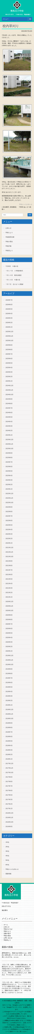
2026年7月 (9, 300)
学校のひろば (8, 929)
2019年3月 (9, 696)
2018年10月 (9, 718)
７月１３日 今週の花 (13, 280)
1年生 (7, 842)
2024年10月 (9, 394)
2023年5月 (9, 471)
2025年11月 (9, 336)
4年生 (7, 855)
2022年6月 (9, 520)
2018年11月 (9, 714)
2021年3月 (9, 588)
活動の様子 (7, 933)
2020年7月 (9, 624)
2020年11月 (9, 606)
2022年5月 (9, 525)
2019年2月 (9, 700)
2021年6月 (9, 574)
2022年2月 (9, 538)
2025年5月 (9, 363)
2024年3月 (9, 426)
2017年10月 (9, 772)
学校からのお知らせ (25, 204)
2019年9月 (9, 669)
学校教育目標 (10, 237)
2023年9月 (9, 453)
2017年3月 (9, 799)
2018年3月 (9, 750)
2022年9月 (9, 507)
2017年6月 (9, 790)
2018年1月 (9, 759)
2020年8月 (9, 619)
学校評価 (8, 246)
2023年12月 (9, 439)
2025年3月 (9, 372)
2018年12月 (9, 709)
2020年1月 (9, 651)
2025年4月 (9, 367)
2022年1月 (9, 543)
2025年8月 (9, 349)
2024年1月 (9, 435)
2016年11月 (9, 817)
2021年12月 (9, 547)
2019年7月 (9, 678)
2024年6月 (9, 412)
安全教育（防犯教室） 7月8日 (13, 207)
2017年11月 (9, 768)
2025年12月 (9, 331)
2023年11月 (9, 444)
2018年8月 (9, 727)
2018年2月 (9, 754)
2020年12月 (9, 601)
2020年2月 (9, 646)
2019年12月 (9, 655)
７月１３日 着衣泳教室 (13, 275)
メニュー (6, 19)
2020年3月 (9, 642)
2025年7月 (9, 354)
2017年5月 (9, 795)
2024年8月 (9, 403)
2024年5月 (9, 417)
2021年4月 (9, 583)
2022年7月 (9, 516)
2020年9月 (9, 615)
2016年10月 (9, 822)
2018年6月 (9, 736)
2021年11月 (9, 552)
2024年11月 (9, 390)
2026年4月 (9, 313)
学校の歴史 (9, 241)
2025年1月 (9, 381)
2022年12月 (9, 493)
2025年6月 (9, 358)
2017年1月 (9, 808)
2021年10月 (9, 556)
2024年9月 (9, 399)
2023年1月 (9, 489)
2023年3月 (9, 480)
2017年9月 (9, 777)
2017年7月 (9, 786)
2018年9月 (9, 723)
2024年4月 (9, 421)
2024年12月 (9, 385)
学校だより (9, 232)
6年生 (7, 864)
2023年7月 (9, 462)
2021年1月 (9, 597)
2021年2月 (9, 592)
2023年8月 (9, 457)
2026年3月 (9, 318)
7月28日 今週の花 (12, 266)
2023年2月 (9, 484)
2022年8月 (9, 511)
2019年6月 (9, 682)
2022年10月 (9, 502)
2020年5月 (9, 633)
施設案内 (5, 910)
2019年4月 (9, 691)
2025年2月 (9, 376)
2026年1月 (9, 327)
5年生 (7, 860)
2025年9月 (9, 345)
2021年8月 (9, 565)
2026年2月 (9, 322)
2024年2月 (9, 430)
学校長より (9, 250)
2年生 (7, 846)
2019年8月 (9, 673)
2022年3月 (9, 534)
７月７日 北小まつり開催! (14, 284)
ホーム (6, 924)
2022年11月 (9, 498)
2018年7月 (9, 732)
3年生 (7, 851)
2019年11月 (9, 660)
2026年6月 (9, 304)
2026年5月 (9, 309)
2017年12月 (9, 763)
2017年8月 (9, 781)
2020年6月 (9, 628)
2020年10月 (9, 610)
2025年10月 (9, 340)
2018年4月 (9, 745)
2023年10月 (9, 448)
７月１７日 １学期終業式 (14, 271)
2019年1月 (9, 705)
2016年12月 (9, 813)
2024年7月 (9, 408)
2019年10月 (9, 664)
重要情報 (8, 873)
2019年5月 (9, 687)
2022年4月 (9, 529)
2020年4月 (9, 637)
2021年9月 (9, 561)
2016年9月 (9, 826)
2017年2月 (9, 804)
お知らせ (8, 228)
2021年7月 (9, 570)
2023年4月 (9, 475)
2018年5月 (9, 741)
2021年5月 (9, 579)
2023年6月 (9, 466)
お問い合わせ (8, 938)
